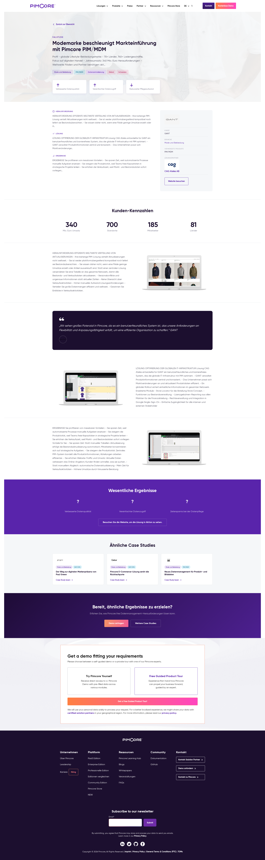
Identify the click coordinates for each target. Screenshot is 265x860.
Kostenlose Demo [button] (226, 6)
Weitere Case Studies (145, 623)
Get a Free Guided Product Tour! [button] (132, 701)
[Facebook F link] (122, 843)
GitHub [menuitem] (154, 764)
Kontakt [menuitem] (181, 752)
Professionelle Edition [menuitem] (98, 770)
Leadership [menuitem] (65, 764)
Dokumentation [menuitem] (158, 758)
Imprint (128, 851)
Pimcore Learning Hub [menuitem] (130, 758)
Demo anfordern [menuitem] (185, 768)
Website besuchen (176, 181)
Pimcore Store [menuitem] (95, 788)
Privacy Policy (140, 836)
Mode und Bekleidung (174, 143)
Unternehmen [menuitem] (69, 752)
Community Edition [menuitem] (97, 782)
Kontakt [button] (208, 6)
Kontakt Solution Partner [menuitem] (189, 759)
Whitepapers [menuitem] (125, 770)
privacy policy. (169, 713)
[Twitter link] (129, 843)
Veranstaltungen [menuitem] (127, 776)
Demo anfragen (116, 623)
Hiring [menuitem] (73, 772)
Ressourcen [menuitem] (126, 752)
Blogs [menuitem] (121, 764)
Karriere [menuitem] (63, 772)
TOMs (180, 851)
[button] (129, 6)
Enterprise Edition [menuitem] (96, 764)
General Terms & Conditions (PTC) (161, 851)
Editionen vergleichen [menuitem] (98, 776)
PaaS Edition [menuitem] (94, 758)
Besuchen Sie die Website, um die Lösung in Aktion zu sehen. (132, 522)
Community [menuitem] (158, 752)
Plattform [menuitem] (94, 752)
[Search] (192, 6)
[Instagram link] (136, 843)
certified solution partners (80, 713)
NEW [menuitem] (90, 794)
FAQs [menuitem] (121, 782)
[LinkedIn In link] (142, 843)
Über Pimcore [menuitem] (67, 758)
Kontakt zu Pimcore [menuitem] (187, 777)
